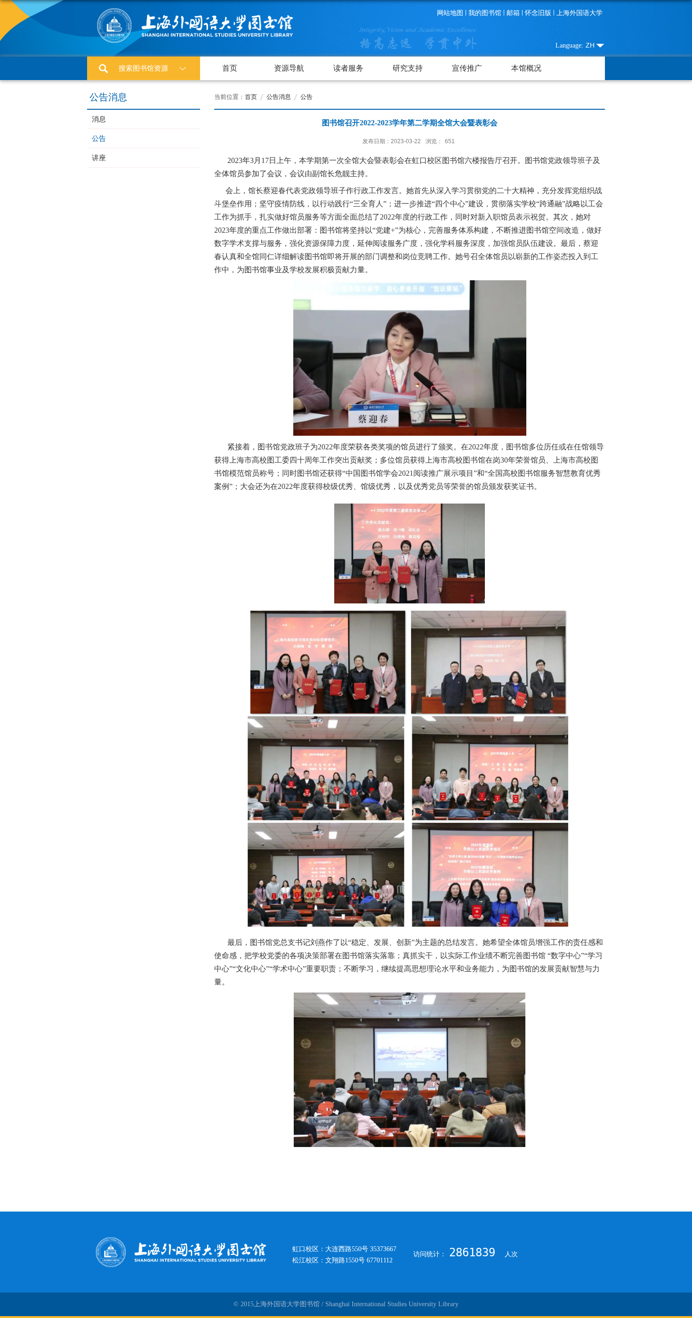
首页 (229, 68)
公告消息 (278, 96)
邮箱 (513, 13)
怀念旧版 (538, 13)
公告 (306, 96)
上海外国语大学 (579, 13)
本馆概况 (526, 68)
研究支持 (408, 68)
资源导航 (289, 68)
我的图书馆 (484, 13)
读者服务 (348, 68)
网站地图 (450, 13)
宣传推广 (467, 68)
